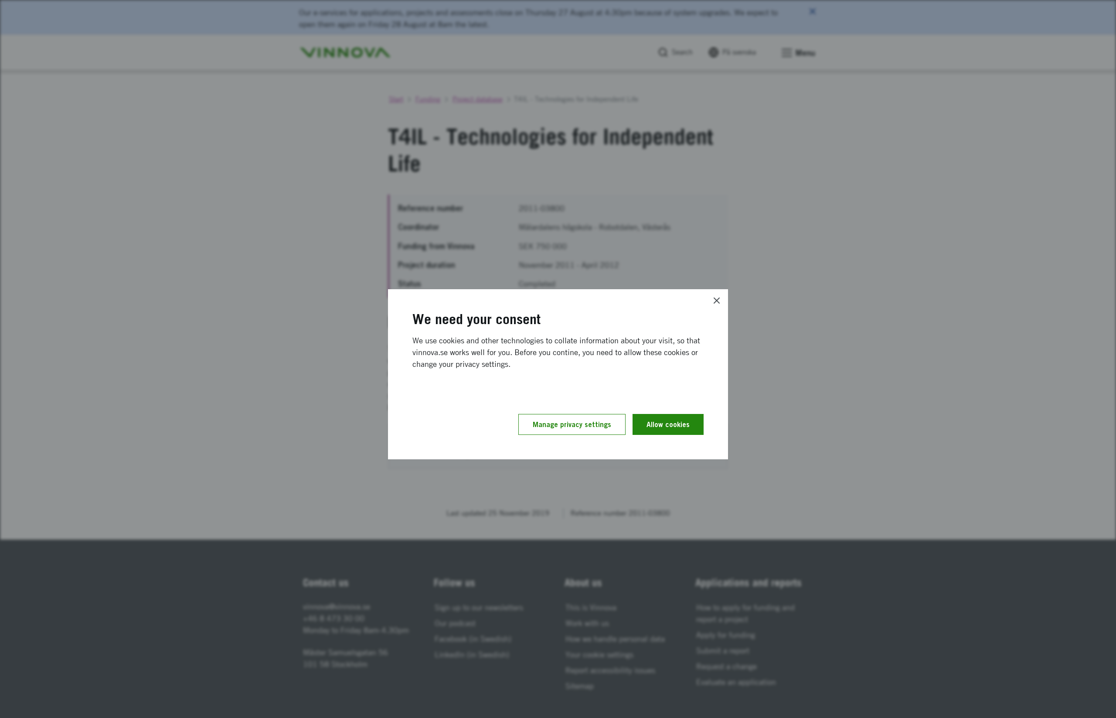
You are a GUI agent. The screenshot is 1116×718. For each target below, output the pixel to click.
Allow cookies (668, 424)
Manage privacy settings (572, 424)
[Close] (717, 301)
